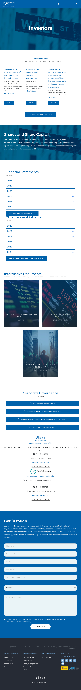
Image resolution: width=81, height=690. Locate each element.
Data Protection (28, 657)
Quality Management (30, 663)
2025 (9, 186)
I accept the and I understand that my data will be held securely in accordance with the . (36, 621)
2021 (9, 207)
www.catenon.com (41, 462)
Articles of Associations (44, 403)
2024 (9, 191)
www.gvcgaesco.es (41, 495)
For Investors (46, 657)
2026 (9, 180)
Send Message (40, 626)
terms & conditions (22, 619)
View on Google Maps (41, 467)
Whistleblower (28, 670)
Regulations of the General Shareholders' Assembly (44, 419)
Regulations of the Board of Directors (44, 411)
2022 (9, 201)
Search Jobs (8, 657)
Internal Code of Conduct (44, 427)
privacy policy (26, 622)
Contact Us (8, 667)
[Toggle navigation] (77, 4)
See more (39, 114)
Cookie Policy (28, 667)
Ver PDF (9, 102)
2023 (9, 196)
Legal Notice (27, 660)
